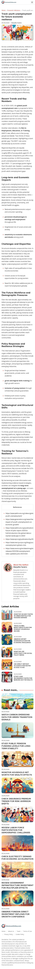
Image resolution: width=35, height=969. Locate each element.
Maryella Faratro (16, 23)
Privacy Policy (8, 934)
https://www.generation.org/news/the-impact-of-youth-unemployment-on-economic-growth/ (20, 522)
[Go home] (10, 2)
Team (18, 931)
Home (3, 10)
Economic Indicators (13, 10)
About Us (11, 931)
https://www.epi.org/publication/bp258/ (20, 539)
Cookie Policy (20, 934)
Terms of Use (27, 931)
